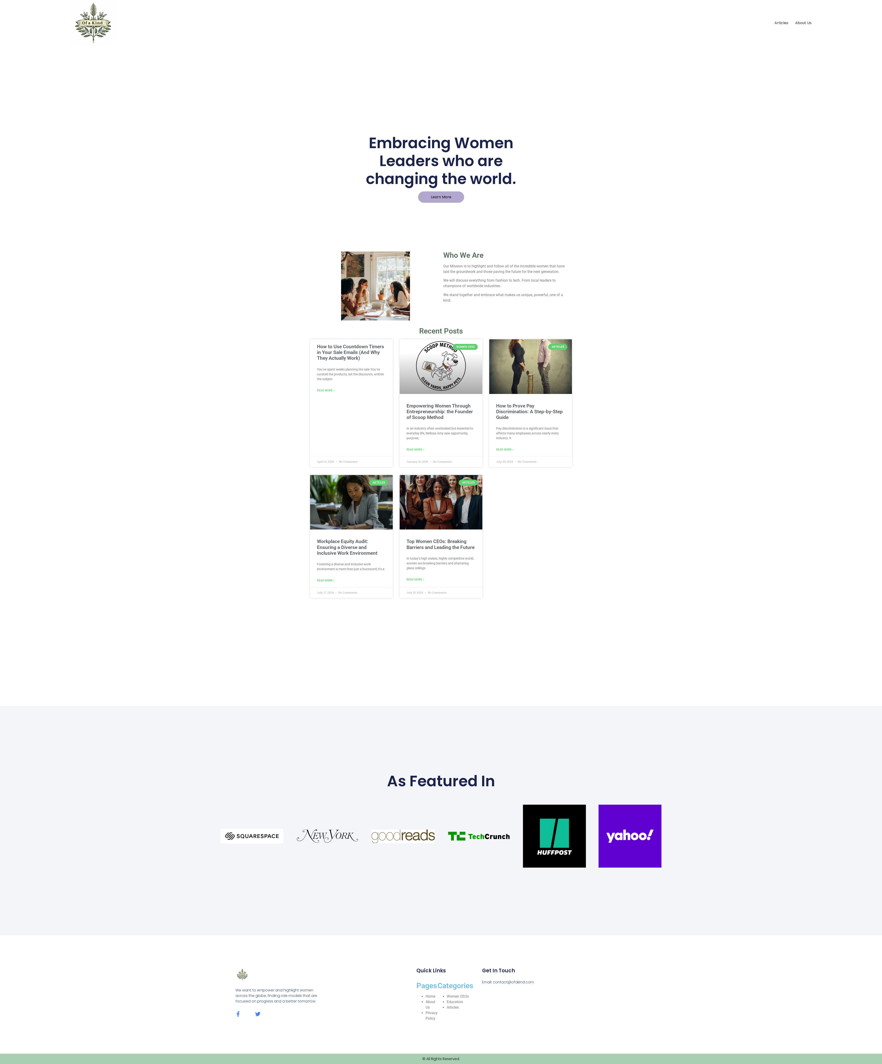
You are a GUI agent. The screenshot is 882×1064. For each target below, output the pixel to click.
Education (455, 1002)
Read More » (326, 390)
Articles (781, 22)
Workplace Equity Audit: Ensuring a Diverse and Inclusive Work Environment (347, 547)
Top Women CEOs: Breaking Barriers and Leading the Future (441, 544)
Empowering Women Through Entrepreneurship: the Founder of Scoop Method (440, 411)
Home (430, 996)
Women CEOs (458, 996)
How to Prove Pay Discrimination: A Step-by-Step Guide (529, 411)
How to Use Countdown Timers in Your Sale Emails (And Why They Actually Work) (350, 352)
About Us (803, 22)
